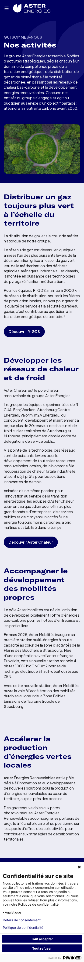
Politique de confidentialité (23, 927)
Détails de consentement (22, 920)
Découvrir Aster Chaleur (31, 542)
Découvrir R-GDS (24, 331)
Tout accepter (42, 939)
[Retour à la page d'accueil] (31, 8)
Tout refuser (42, 948)
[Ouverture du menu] (6, 8)
